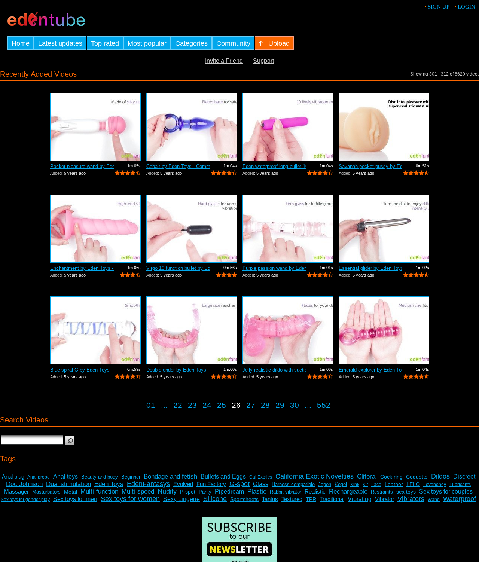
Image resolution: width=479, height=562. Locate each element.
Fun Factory (211, 484)
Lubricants (460, 484)
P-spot (187, 492)
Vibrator (384, 499)
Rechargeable (348, 491)
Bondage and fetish (170, 476)
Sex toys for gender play (25, 499)
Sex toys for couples (446, 491)
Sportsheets (244, 499)
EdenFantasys (148, 484)
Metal (70, 492)
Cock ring (391, 477)
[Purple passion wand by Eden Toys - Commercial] (288, 228)
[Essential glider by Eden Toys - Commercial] (384, 228)
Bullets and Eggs (223, 476)
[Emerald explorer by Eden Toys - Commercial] (384, 330)
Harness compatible (293, 484)
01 (150, 405)
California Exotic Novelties (314, 476)
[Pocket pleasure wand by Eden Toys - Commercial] (95, 127)
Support (263, 61)
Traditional (332, 499)
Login (466, 7)
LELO (413, 484)
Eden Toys (108, 484)
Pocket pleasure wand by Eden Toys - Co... (82, 166)
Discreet (464, 476)
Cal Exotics (260, 477)
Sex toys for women (130, 499)
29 (279, 405)
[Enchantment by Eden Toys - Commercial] (95, 228)
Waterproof (459, 499)
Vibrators (410, 499)
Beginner (130, 477)
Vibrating (360, 499)
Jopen (324, 484)
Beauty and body (99, 477)
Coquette (417, 477)
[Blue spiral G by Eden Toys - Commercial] (95, 330)
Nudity (167, 491)
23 (192, 405)
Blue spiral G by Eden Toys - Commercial (82, 370)
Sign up (438, 7)
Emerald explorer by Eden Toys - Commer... (370, 370)
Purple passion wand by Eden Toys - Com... (274, 268)
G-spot (239, 484)
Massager (16, 491)
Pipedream (229, 491)
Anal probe (38, 477)
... (164, 405)
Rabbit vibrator (285, 492)
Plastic (256, 491)
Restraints (382, 492)
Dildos (440, 476)
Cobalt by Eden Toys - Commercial (178, 166)
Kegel (341, 484)
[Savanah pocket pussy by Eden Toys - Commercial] (384, 127)
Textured (291, 499)
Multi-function (99, 491)
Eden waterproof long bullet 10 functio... (274, 166)
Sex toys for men (75, 499)
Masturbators (46, 492)
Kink (354, 484)
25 (221, 405)
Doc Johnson (24, 484)
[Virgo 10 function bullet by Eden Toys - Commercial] (192, 228)
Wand (434, 499)
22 (177, 405)
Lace (376, 484)
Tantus (270, 499)
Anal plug (13, 476)
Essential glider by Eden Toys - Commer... (370, 268)
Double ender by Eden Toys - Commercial (178, 370)
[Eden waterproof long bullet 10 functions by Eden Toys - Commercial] (288, 127)
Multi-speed (138, 491)
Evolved (183, 484)
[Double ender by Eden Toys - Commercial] (192, 330)
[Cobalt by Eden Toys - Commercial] (192, 127)
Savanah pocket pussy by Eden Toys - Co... (370, 166)
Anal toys (65, 476)
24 (206, 405)
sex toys (406, 492)
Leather (394, 484)
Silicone (215, 499)
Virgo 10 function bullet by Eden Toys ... (178, 268)
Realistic (315, 491)
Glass (260, 484)
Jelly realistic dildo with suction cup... (274, 370)
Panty (205, 492)
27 (250, 405)
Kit (365, 484)
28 (265, 405)
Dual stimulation (68, 484)
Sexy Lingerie (181, 499)
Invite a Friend (224, 61)
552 (323, 405)
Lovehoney (434, 484)
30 (294, 405)
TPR (311, 499)
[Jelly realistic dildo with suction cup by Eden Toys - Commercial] (288, 330)
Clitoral (367, 476)
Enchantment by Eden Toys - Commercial (82, 268)
